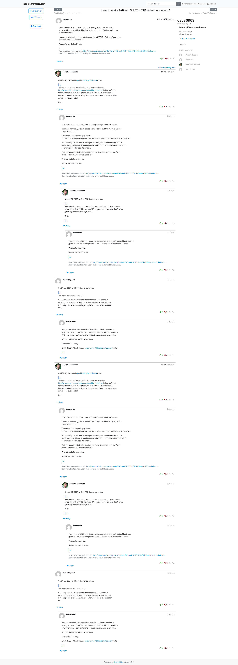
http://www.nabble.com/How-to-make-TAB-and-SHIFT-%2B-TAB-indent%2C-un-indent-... (119, 51)
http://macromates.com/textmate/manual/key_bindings (80, 90)
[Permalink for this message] (174, 58)
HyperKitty (118, 662)
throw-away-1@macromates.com (98, 348)
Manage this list (189, 4)
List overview (36, 11)
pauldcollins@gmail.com (87, 80)
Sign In (202, 4)
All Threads (36, 17)
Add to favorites (188, 38)
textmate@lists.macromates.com (192, 27)
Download (36, 26)
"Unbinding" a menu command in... (68, 13)
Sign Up (212, 4)
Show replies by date (166, 68)
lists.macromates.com (34, 3)
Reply (61, 61)
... (60, 84)
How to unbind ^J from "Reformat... (203, 13)
